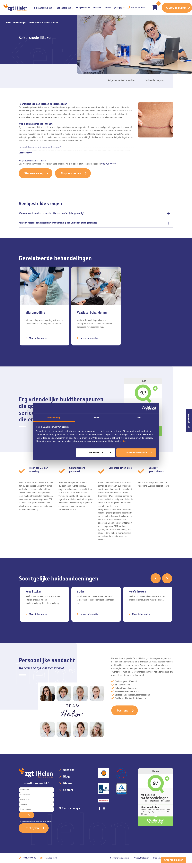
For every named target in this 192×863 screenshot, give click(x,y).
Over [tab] (138, 417)
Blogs (66, 776)
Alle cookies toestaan (136, 452)
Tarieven (97, 7)
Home (8, 22)
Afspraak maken (176, 7)
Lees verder (24, 152)
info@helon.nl (51, 858)
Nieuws (67, 783)
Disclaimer (157, 858)
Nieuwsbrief (189, 420)
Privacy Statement (141, 858)
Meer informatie (38, 337)
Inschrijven (31, 828)
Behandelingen (64, 7)
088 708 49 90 (108, 163)
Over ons (118, 7)
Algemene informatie (121, 80)
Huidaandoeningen (43, 7)
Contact (107, 7)
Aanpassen (94, 452)
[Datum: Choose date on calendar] (26, 815)
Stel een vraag (33, 173)
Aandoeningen (19, 22)
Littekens (32, 22)
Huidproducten (83, 7)
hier (124, 441)
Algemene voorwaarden (119, 858)
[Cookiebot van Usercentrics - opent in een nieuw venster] (144, 408)
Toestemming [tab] (53, 417)
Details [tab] (96, 417)
